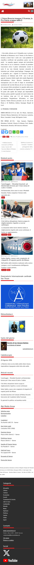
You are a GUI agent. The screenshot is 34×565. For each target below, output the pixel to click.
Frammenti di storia (9, 499)
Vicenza (26, 136)
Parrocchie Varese (6, 460)
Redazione (15, 181)
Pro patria (18, 136)
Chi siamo (6, 538)
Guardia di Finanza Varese (9, 444)
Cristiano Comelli (18, 24)
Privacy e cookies (8, 540)
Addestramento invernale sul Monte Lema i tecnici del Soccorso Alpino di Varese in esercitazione (9, 147)
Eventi (5, 497)
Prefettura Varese (6, 438)
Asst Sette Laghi (6, 426)
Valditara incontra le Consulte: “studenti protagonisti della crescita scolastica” (26, 146)
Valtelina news (5, 411)
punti (22, 136)
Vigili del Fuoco (5, 450)
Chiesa (5, 490)
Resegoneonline (6, 413)
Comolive (3, 416)
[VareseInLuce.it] (2, 10)
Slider (5, 517)
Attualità (4, 270)
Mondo (5, 506)
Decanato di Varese (7, 456)
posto (13, 136)
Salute (5, 515)
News (4, 136)
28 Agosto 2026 (6, 181)
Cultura (5, 493)
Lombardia (4, 234)
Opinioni (5, 511)
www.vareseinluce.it (9, 531)
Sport (7, 136)
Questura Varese (6, 432)
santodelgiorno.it (28, 349)
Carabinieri (4, 420)
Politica (5, 513)
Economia (6, 495)
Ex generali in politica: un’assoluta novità (13, 400)
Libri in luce (6, 502)
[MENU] (32, 11)
